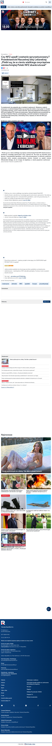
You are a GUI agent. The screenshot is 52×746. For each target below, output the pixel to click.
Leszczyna (5, 284)
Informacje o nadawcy (32, 680)
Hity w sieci (46, 301)
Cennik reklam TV (5, 700)
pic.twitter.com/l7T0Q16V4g (18, 276)
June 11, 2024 (22, 217)
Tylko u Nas (4, 690)
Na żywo (27, 2)
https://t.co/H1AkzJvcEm (24, 215)
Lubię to (6, 73)
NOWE (3, 7)
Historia (3, 680)
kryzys (34, 284)
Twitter (14, 705)
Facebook (38, 705)
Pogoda (29, 689)
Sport (2, 687)
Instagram (26, 705)
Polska (10, 54)
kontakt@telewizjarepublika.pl (8, 664)
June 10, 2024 (26, 200)
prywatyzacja (43, 284)
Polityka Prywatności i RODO (34, 691)
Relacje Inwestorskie (32, 697)
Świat (2, 693)
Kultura (3, 682)
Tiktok (50, 705)
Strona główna (4, 54)
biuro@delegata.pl (6, 675)
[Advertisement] (26, 739)
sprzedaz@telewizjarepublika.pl (9, 660)
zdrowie (14, 284)
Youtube (2, 705)
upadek (27, 284)
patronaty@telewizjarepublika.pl (9, 669)
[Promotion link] (26, 20)
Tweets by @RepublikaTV (7, 387)
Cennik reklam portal (6, 698)
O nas (2, 695)
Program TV (30, 694)
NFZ (21, 284)
